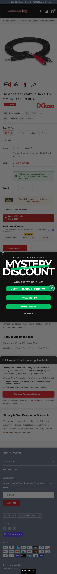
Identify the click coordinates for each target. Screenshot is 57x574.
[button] (52, 288)
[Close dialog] (3, 253)
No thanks (28, 313)
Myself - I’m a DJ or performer (28, 288)
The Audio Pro (28, 297)
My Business (28, 306)
